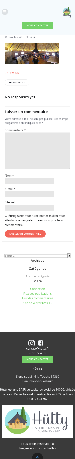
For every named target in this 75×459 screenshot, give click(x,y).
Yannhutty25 (15, 37)
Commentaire (15, 130)
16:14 (32, 37)
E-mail (10, 189)
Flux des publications (37, 294)
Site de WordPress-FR (37, 303)
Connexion (37, 289)
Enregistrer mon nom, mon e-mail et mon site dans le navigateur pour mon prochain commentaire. (35, 220)
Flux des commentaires (37, 298)
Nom (9, 175)
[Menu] (5, 12)
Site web (10, 202)
